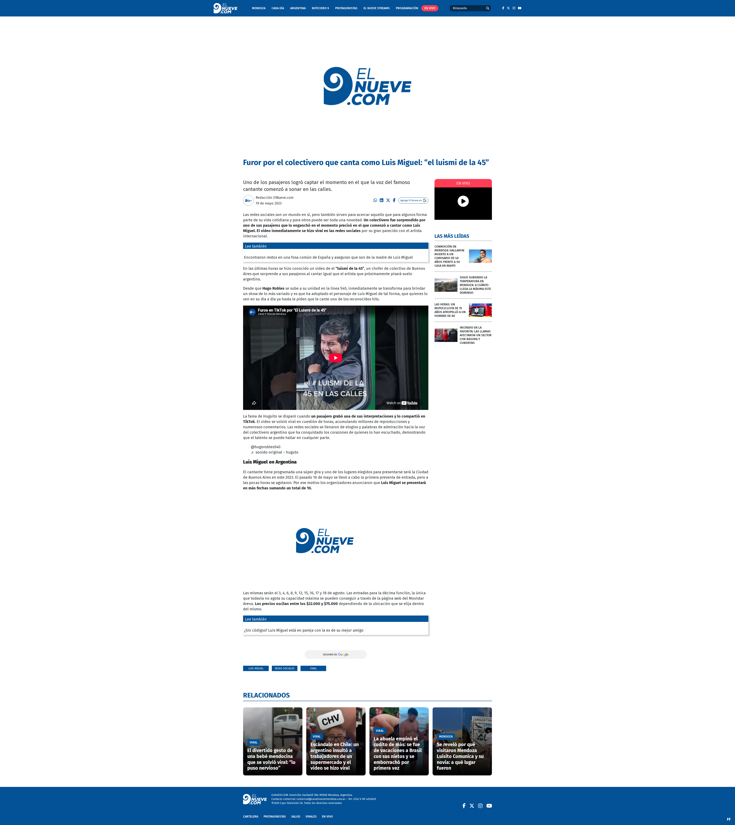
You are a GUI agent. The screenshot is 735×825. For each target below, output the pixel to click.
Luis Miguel (256, 668)
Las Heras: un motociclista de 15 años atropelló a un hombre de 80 (450, 310)
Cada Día (278, 8)
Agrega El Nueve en (411, 200)
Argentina (298, 8)
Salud (295, 816)
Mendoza (258, 8)
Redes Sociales (285, 668)
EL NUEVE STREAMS (376, 8)
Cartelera (250, 816)
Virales (311, 816)
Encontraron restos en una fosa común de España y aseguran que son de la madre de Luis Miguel (328, 257)
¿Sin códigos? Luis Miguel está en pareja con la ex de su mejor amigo (303, 630)
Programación (407, 8)
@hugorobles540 (265, 447)
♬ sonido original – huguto (274, 452)
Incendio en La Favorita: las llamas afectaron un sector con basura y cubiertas (476, 335)
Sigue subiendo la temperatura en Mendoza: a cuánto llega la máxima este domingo (475, 285)
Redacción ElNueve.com (274, 197)
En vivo (429, 8)
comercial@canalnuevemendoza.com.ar (320, 799)
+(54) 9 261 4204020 (364, 799)
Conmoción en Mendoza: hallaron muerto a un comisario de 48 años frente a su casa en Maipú (449, 256)
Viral (313, 668)
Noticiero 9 (320, 8)
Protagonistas (346, 8)
